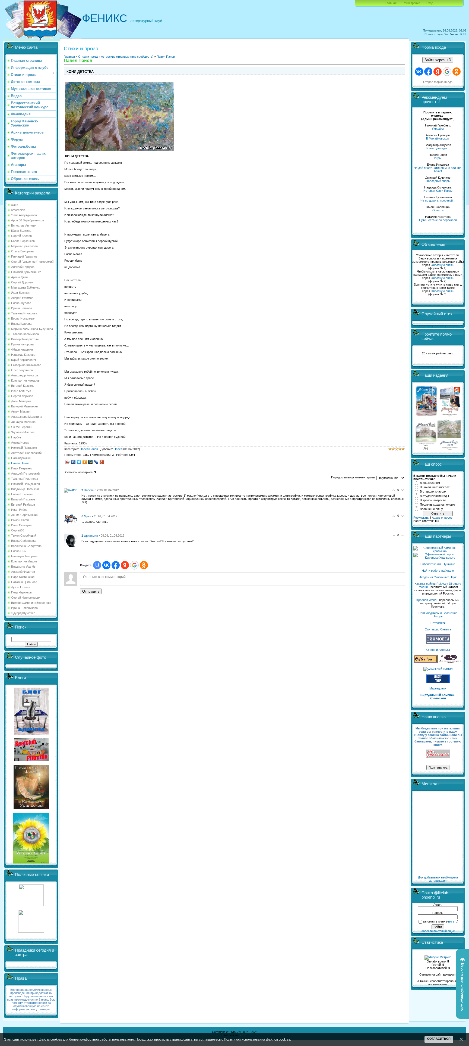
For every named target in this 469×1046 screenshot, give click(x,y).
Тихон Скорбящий (23, 535)
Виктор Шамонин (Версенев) (31, 602)
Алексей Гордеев (22, 266)
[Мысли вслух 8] (426, 448)
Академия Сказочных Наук (438, 577)
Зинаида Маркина (23, 421)
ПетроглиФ (437, 622)
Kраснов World (426, 600)
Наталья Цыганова (24, 582)
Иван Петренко (21, 468)
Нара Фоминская (22, 576)
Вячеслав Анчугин (23, 225)
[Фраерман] (70, 540)
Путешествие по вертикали (438, 220)
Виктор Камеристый (25, 339)
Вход (429, 3)
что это (452, 921)
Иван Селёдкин (21, 525)
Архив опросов (442, 517)
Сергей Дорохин (22, 282)
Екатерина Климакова (26, 365)
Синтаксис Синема (438, 629)
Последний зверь (438, 180)
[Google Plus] (102, 461)
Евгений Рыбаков (23, 504)
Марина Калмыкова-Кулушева (32, 328)
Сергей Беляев (21, 235)
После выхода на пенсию (437, 504)
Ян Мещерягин (21, 427)
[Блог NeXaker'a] (31, 733)
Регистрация (411, 3)
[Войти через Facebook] (116, 565)
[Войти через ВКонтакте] (106, 565)
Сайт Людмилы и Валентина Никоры (438, 614)
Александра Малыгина (26, 416)
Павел (118, 449)
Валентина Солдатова (26, 545)
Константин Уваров (24, 561)
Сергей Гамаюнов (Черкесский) (33, 261)
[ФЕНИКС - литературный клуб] (437, 754)
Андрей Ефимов (22, 297)
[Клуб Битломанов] (31, 760)
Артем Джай (19, 277)
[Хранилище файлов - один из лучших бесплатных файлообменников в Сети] (31, 931)
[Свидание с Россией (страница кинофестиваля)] (31, 862)
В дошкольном (430, 482)
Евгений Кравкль (22, 385)
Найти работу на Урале (438, 570)
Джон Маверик (21, 401)
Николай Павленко (24, 447)
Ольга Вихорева (22, 251)
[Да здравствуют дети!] (450, 662)
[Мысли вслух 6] (426, 416)
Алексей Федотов (23, 571)
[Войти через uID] (97, 565)
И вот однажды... (437, 148)
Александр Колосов (24, 375)
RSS (463, 34)
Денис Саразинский (24, 514)
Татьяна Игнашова (24, 313)
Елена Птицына (22, 494)
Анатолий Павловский (26, 452)
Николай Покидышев (25, 483)
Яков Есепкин (20, 292)
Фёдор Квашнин (22, 349)
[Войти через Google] (134, 565)
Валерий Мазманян (24, 406)
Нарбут (16, 437)
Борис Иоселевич (23, 318)
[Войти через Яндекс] (125, 565)
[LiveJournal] (96, 461)
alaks (14, 204)
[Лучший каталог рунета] (438, 681)
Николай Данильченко (26, 272)
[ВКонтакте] (73, 461)
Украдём (438, 128)
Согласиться (439, 1038)
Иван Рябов (19, 509)
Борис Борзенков (23, 241)
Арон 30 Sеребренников (27, 220)
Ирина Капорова (22, 344)
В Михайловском (437, 138)
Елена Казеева (21, 323)
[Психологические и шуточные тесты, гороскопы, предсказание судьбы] (31, 904)
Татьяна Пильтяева (24, 478)
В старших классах (433, 491)
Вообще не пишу (431, 508)
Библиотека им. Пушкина (437, 564)
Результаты (421, 517)
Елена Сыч (18, 551)
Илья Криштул (21, 390)
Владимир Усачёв (23, 566)
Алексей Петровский (25, 473)
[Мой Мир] (90, 461)
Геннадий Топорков (24, 556)
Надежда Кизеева (23, 354)
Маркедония (437, 688)
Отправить (91, 591)
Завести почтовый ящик (438, 931)
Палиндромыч (21, 458)
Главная (391, 3)
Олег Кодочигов (22, 370)
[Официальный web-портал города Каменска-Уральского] (437, 557)
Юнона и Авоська (438, 649)
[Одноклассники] (85, 461)
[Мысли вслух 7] (450, 416)
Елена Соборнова (23, 540)
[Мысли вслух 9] (449, 448)
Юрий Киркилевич (23, 359)
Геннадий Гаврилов (24, 256)
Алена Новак (20, 442)
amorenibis (18, 210)
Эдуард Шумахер (23, 613)
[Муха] (70, 519)
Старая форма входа (437, 81)
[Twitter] (79, 461)
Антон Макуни (20, 411)
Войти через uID (437, 60)
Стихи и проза (88, 56)
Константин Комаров (25, 380)
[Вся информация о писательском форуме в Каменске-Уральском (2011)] (31, 808)
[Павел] (70, 489)
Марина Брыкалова (24, 246)
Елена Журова (21, 303)
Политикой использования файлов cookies (257, 1039)
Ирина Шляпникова (24, 607)
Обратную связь (442, 265)
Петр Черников (21, 592)
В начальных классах (435, 487)
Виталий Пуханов (23, 499)
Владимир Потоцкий (25, 489)
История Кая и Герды (437, 190)
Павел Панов (20, 463)
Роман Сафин (20, 520)
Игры (437, 158)
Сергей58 (17, 530)
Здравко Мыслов (22, 432)
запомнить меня (434, 921)
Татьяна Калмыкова (25, 334)
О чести (437, 210)
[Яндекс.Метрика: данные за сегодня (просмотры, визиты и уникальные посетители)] (437, 957)
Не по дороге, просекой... (437, 200)
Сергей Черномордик (25, 597)
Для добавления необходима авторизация (438, 879)
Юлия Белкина (21, 230)
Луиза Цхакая (20, 587)
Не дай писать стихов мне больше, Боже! (438, 169)
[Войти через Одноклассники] (144, 565)
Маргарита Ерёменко (25, 287)
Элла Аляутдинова (24, 215)
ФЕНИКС (104, 18)
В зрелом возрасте (433, 500)
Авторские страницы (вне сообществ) (127, 56)
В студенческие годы (434, 495)
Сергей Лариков (22, 396)
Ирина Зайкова (21, 308)
